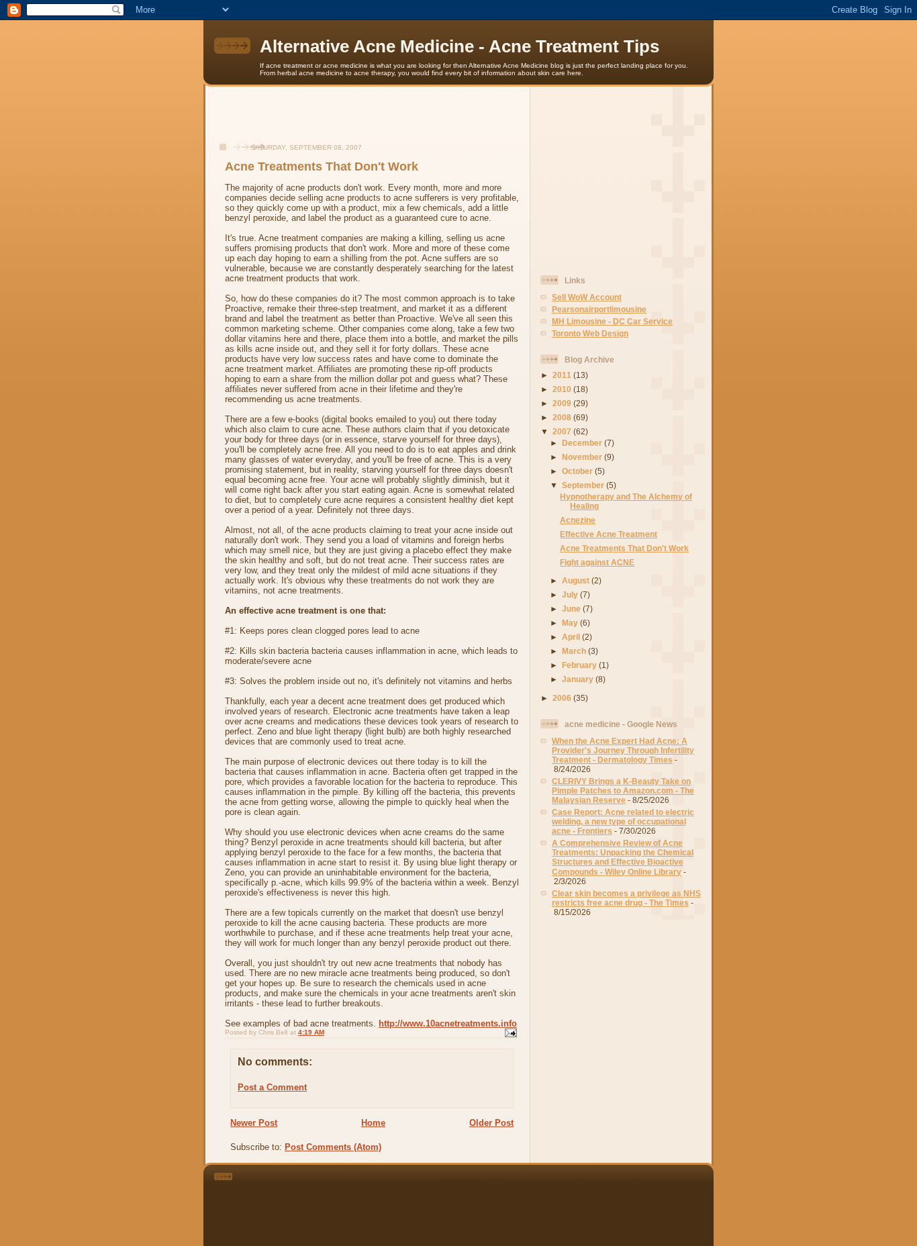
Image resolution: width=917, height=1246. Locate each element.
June (572, 608)
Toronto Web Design (590, 333)
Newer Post (253, 1123)
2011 (562, 375)
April (572, 636)
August (576, 580)
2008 (562, 417)
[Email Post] (510, 1032)
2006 (562, 697)
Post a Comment (272, 1087)
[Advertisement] (368, 121)
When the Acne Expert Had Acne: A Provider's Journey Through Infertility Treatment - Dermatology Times (623, 750)
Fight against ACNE (597, 562)
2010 (562, 389)
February (580, 665)
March (575, 650)
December (583, 442)
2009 (562, 403)
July (571, 594)
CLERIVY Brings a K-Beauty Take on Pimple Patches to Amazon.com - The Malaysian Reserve (623, 790)
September (584, 485)
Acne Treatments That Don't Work (624, 548)
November (583, 456)
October (578, 471)
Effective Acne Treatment (608, 534)
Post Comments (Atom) (333, 1147)
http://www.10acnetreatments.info (448, 1023)
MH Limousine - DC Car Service (612, 321)
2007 (562, 431)
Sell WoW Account (587, 297)
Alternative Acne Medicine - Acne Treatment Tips (459, 46)
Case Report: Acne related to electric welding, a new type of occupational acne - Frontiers (623, 821)
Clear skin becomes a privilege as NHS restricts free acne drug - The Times (626, 898)
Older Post (491, 1123)
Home (373, 1123)
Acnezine (577, 520)
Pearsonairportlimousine (599, 309)
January (578, 679)
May (571, 622)
